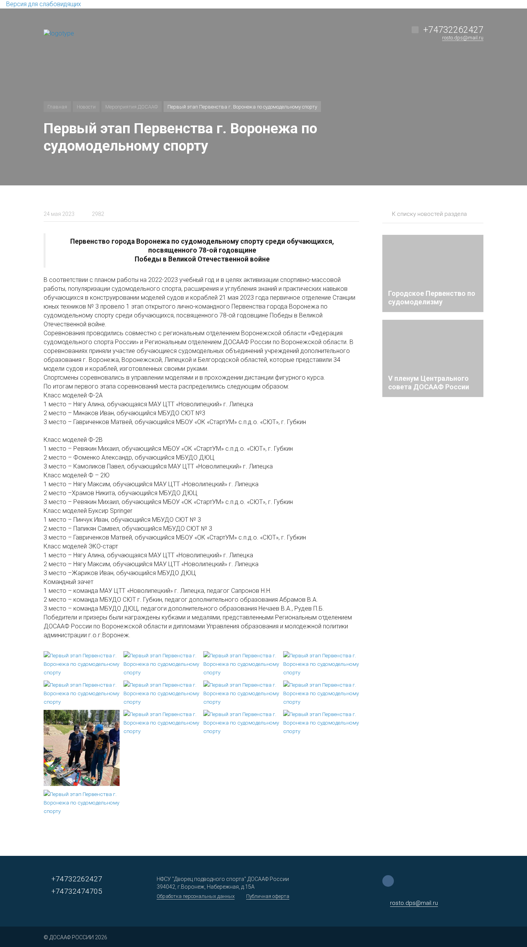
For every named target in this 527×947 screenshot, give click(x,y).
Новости (86, 107)
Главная (57, 107)
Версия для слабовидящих (43, 4)
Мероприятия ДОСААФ (131, 107)
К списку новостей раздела (429, 213)
